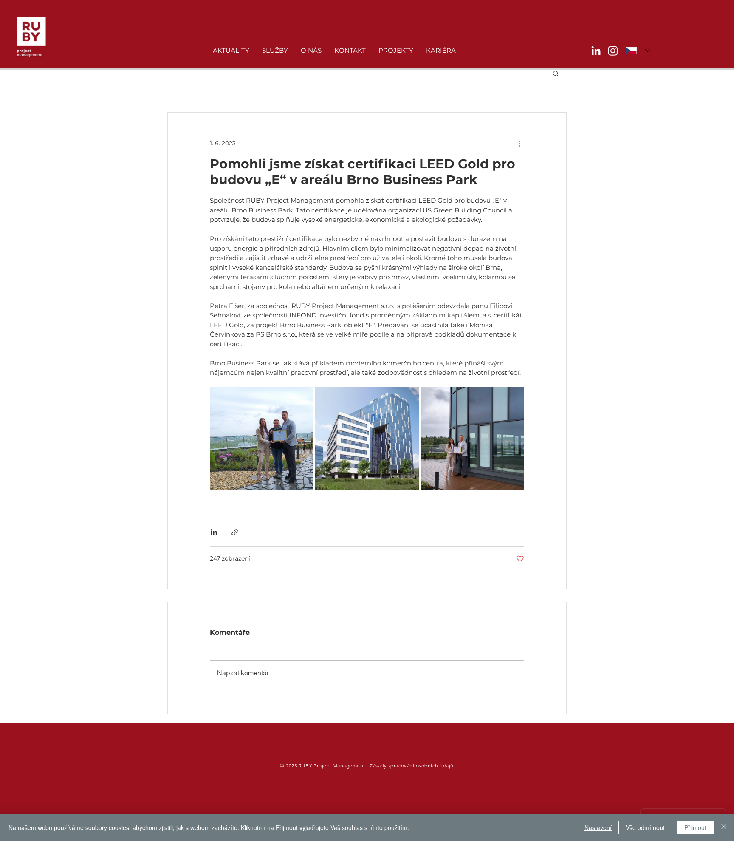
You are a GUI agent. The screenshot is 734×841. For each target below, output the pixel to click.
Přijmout (695, 827)
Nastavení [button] (598, 827)
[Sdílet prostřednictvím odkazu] (235, 532)
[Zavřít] (724, 827)
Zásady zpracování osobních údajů (411, 765)
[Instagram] (613, 50)
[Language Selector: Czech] (638, 50)
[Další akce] (519, 143)
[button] (556, 73)
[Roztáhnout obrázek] (261, 438)
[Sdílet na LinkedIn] (214, 532)
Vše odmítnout (645, 827)
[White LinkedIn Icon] (596, 50)
